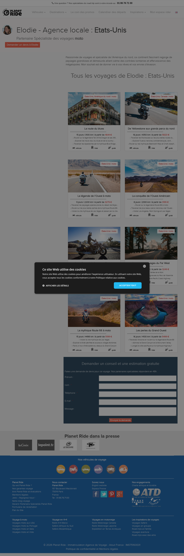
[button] (55, 285)
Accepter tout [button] (127, 285)
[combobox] (144, 266)
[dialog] (92, 278)
